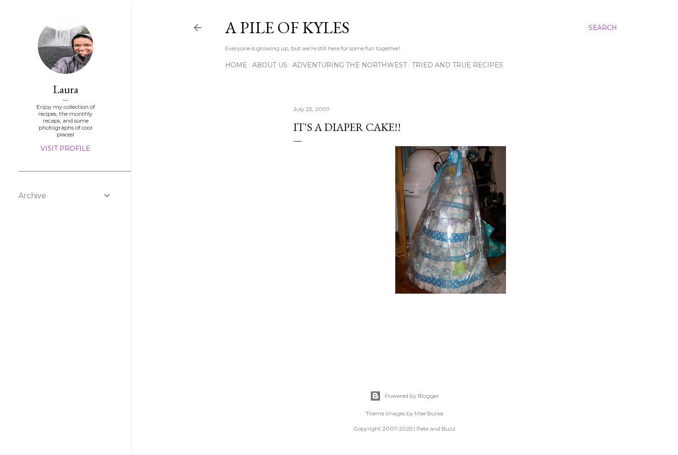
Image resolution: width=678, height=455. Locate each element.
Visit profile (65, 148)
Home (236, 65)
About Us (269, 65)
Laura (65, 89)
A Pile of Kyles (287, 27)
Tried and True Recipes (457, 65)
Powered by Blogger (412, 395)
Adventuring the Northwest (349, 65)
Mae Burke (429, 413)
